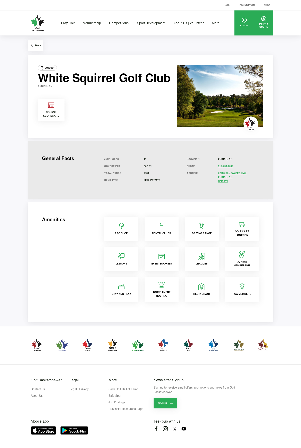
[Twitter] (174, 428)
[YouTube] (183, 428)
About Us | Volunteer (188, 23)
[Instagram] (165, 428)
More (215, 23)
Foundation (247, 5)
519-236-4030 (225, 166)
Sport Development (151, 23)
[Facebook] (156, 428)
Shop (267, 5)
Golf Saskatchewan (46, 379)
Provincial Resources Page (126, 409)
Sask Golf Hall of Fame (123, 389)
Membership (92, 23)
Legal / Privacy (79, 389)
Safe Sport (115, 395)
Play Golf (68, 23)
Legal (74, 379)
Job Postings (117, 402)
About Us (37, 395)
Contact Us (38, 389)
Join (227, 5)
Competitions (119, 23)
